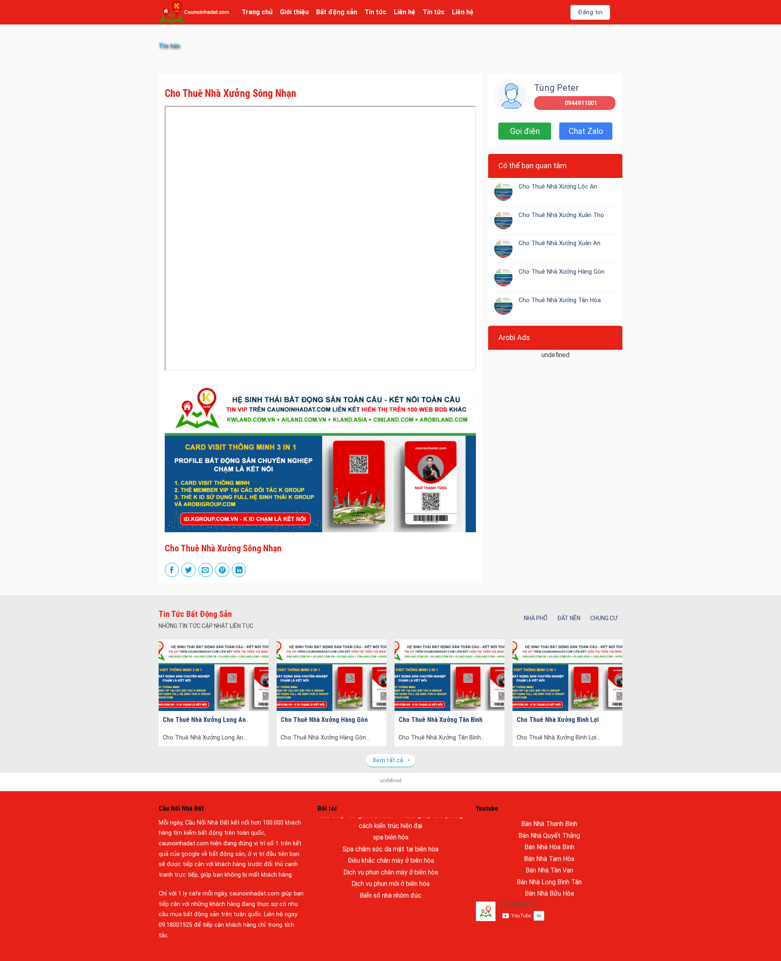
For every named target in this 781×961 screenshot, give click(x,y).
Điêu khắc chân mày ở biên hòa (390, 832)
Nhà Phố (536, 618)
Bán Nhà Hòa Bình (549, 818)
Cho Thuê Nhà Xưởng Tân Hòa (560, 300)
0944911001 (581, 103)
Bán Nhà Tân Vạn (549, 841)
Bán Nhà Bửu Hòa (549, 865)
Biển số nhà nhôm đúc (390, 867)
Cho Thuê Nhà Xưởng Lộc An (558, 186)
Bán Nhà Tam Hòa (549, 830)
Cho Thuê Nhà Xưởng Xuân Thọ (561, 214)
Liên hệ (404, 12)
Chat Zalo (586, 131)
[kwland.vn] (194, 12)
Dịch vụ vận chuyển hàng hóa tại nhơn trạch (391, 890)
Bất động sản (336, 12)
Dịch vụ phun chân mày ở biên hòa (390, 843)
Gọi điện (525, 131)
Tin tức (375, 12)
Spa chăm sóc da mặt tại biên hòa (390, 820)
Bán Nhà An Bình (549, 876)
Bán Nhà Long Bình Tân (549, 853)
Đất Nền (568, 618)
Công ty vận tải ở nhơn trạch (390, 878)
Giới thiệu (294, 12)
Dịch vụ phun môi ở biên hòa (390, 855)
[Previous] (174, 673)
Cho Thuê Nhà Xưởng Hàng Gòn (561, 271)
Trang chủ (257, 12)
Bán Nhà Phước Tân (549, 888)
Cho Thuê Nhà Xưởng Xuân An (559, 243)
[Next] (607, 673)
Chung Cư (603, 618)
